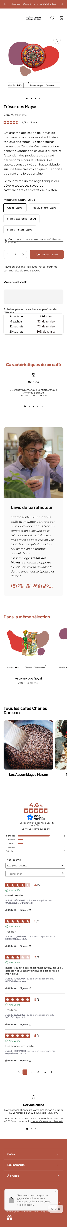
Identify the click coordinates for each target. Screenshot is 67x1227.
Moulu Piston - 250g (20, 229)
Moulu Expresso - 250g (21, 218)
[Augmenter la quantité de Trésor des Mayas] (23, 254)
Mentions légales (41, 1211)
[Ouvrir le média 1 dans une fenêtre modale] (57, 40)
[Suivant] (62, 4)
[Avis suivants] (51, 1072)
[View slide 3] (33, 406)
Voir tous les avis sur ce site (36, 829)
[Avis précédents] (19, 1072)
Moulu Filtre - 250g (44, 207)
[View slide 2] (29, 406)
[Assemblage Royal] (28, 649)
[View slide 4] (38, 406)
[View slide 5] (42, 406)
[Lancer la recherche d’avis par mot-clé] (62, 873)
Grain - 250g (15, 207)
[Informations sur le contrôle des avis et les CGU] (52, 823)
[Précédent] (5, 4)
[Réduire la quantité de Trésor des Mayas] (7, 254)
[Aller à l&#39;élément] (27, 98)
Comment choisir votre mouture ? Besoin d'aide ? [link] (34, 241)
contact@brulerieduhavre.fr (47, 1121)
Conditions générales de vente (17, 1211)
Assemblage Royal (28, 678)
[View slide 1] (25, 406)
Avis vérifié (14, 890)
